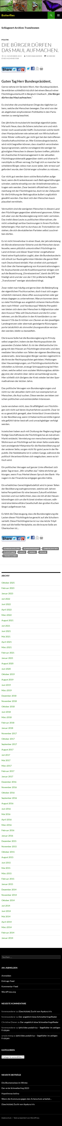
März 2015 (7, 873)
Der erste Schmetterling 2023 (15, 1088)
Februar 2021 (8, 652)
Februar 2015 (8, 878)
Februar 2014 (8, 932)
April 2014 (7, 922)
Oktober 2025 (8, 582)
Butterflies (8, 15)
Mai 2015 (6, 868)
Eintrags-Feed (8, 981)
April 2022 (7, 609)
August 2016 (7, 803)
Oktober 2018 (8, 706)
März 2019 (7, 690)
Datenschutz (7, 1118)
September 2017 (9, 744)
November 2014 (9, 895)
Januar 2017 (7, 776)
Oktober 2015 (8, 852)
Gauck (22, 552)
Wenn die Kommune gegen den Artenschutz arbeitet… (27, 1099)
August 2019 (7, 679)
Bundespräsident (31, 549)
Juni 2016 (6, 808)
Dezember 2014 (9, 889)
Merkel (32, 552)
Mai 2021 (6, 636)
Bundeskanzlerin (12, 549)
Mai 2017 (6, 760)
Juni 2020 (6, 669)
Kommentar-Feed (10, 986)
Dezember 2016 (9, 782)
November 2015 (9, 846)
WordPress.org (9, 992)
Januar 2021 (7, 658)
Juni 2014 (6, 911)
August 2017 (7, 749)
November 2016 (9, 787)
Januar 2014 (7, 938)
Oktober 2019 (8, 674)
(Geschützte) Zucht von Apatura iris (35, 1011)
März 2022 (7, 615)
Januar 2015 (7, 884)
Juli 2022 (6, 599)
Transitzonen (10, 556)
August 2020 (7, 663)
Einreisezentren (51, 549)
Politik (5, 40)
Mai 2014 (6, 916)
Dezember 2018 (9, 695)
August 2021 (7, 620)
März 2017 (7, 765)
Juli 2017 (6, 755)
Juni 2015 (6, 862)
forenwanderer (34, 56)
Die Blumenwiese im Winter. (15, 1082)
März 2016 (7, 825)
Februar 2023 (8, 588)
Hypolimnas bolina (10, 1093)
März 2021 (7, 647)
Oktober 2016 (8, 792)
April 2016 (7, 819)
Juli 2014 (6, 905)
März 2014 (7, 927)
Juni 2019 (6, 685)
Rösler (43, 552)
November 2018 (9, 701)
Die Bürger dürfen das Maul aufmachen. (30, 47)
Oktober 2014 (8, 900)
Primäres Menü (58, 15)
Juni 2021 (6, 631)
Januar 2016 (7, 835)
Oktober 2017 (8, 739)
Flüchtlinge (9, 552)
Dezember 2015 (9, 841)
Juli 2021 (6, 625)
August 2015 (7, 857)
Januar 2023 (7, 593)
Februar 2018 (8, 722)
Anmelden (6, 975)
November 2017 (9, 733)
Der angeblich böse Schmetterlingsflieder (38, 1016)
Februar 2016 (8, 830)
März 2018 (7, 717)
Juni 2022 (6, 604)
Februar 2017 (8, 771)
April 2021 (7, 642)
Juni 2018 (6, 712)
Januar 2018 (7, 728)
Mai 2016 (6, 814)
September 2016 (9, 798)
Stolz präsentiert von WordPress (26, 1118)
